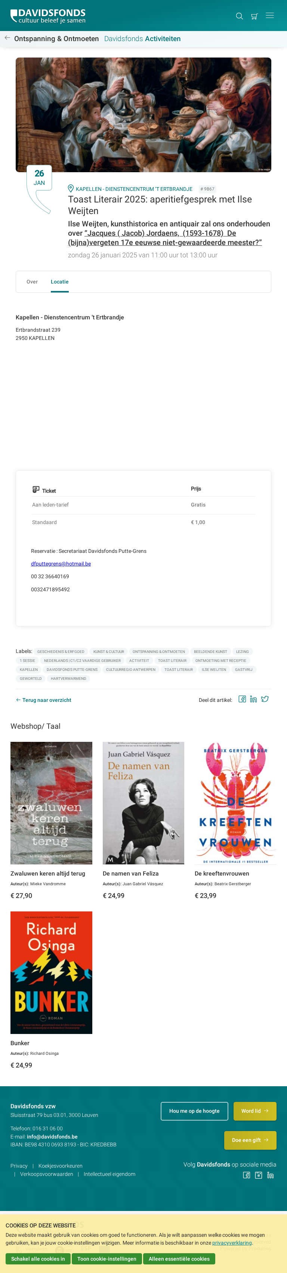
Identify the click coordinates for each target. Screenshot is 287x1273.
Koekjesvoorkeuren (60, 1166)
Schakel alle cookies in (38, 1259)
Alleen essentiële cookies (179, 1259)
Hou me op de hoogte (194, 1111)
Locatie (60, 282)
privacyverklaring (232, 1243)
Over (32, 282)
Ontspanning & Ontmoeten (56, 39)
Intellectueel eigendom (109, 1174)
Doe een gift (247, 1140)
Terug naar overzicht (46, 700)
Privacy (19, 1166)
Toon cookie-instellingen (106, 1259)
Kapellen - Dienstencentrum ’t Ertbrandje (134, 189)
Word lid (251, 1111)
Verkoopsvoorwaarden (46, 1174)
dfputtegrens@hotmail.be (61, 564)
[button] (270, 15)
